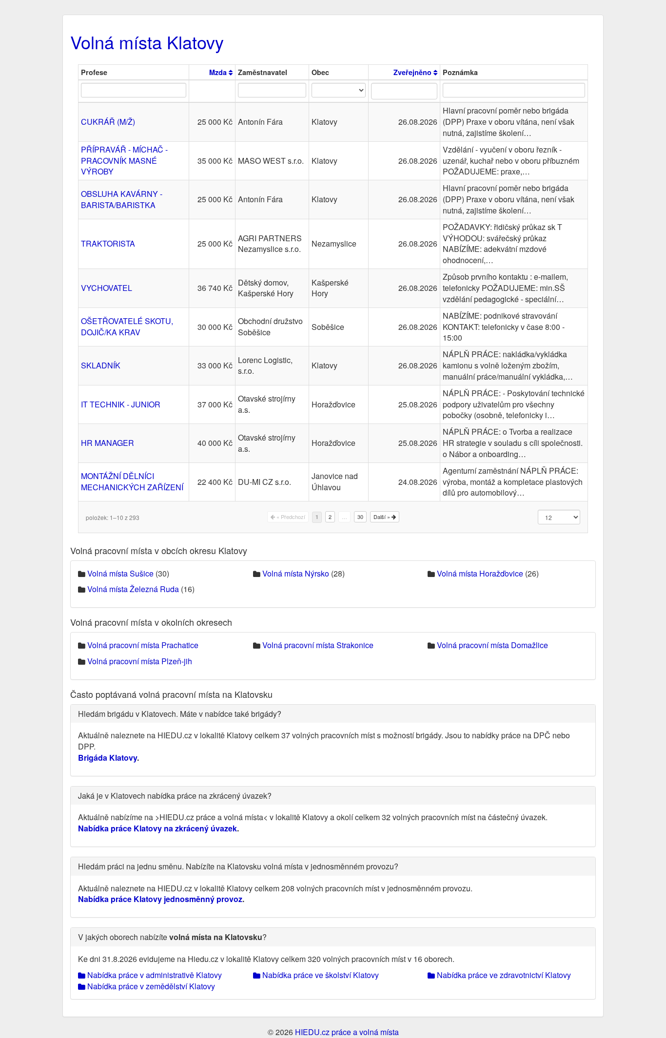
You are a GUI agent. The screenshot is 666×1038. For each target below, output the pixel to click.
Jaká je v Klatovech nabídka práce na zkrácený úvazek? (175, 795)
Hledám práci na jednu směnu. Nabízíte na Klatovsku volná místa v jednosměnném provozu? (238, 866)
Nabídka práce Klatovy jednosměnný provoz (160, 898)
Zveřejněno (413, 72)
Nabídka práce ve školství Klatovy (319, 974)
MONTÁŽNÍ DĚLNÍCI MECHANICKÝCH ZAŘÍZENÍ (132, 481)
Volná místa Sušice (120, 573)
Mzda (219, 72)
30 (360, 516)
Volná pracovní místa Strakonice (317, 645)
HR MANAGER (107, 442)
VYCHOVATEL (106, 287)
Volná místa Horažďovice (480, 573)
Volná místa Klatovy (147, 41)
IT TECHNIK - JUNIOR (120, 404)
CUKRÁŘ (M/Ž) (108, 121)
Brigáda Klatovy (107, 757)
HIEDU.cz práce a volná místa (347, 1032)
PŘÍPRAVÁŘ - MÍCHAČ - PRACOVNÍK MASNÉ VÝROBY (124, 160)
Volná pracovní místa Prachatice (142, 645)
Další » (382, 516)
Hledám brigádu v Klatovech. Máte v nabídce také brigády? (179, 713)
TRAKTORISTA (108, 243)
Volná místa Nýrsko (295, 573)
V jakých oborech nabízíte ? (172, 936)
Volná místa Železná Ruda (133, 589)
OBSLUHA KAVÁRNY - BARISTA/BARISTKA (121, 199)
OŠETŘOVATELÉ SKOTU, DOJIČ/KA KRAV (127, 326)
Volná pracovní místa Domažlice (492, 645)
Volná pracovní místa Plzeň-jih (139, 661)
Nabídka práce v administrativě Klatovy (153, 974)
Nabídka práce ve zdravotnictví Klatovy (503, 974)
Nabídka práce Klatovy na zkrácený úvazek (157, 828)
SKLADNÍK (100, 365)
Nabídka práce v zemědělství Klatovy (150, 986)
